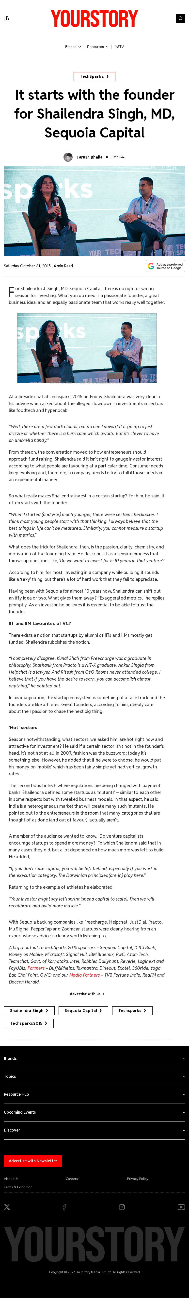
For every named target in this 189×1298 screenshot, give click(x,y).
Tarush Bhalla (89, 157)
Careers (72, 1178)
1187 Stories (118, 157)
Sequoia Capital (81, 1010)
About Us (11, 1178)
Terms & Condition (18, 1187)
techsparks (130, 1010)
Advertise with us (85, 994)
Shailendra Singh (27, 1010)
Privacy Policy (137, 1178)
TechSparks (92, 76)
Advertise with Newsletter (33, 1160)
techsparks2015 (26, 1023)
